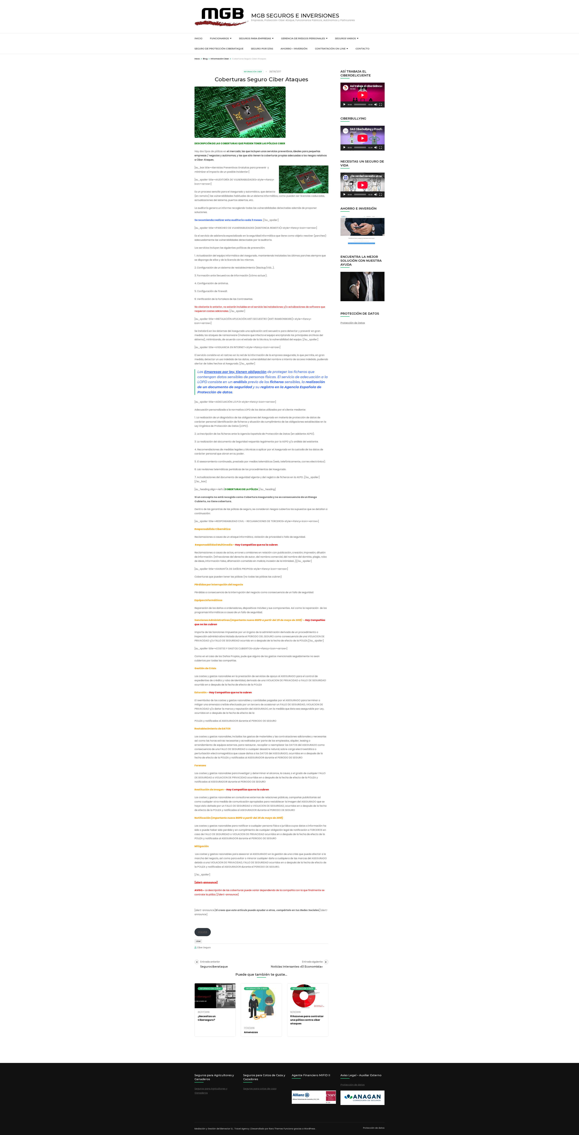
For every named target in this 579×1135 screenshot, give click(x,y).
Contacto (362, 48)
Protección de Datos (352, 323)
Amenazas (251, 1032)
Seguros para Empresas (255, 38)
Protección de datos (352, 1084)
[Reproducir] (344, 104)
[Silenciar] (375, 104)
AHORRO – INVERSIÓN (294, 48)
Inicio (198, 38)
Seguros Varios (345, 38)
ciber (198, 941)
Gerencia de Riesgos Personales (303, 38)
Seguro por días (262, 48)
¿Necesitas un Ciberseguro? (207, 1018)
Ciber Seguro (204, 947)
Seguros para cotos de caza (259, 1088)
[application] (362, 95)
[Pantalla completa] (380, 104)
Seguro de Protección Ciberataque (219, 48)
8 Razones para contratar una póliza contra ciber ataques (307, 1020)
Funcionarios (219, 38)
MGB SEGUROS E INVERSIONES (295, 15)
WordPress (309, 1128)
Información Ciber (253, 71)
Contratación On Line (330, 48)
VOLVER (202, 932)
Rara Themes (276, 1128)
